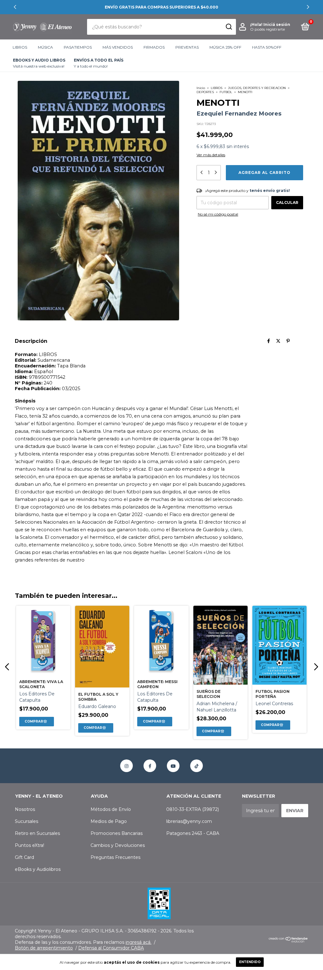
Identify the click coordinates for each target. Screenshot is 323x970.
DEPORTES (205, 92)
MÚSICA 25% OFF (225, 47)
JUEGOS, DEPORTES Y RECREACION (257, 88)
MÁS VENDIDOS (118, 47)
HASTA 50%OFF (266, 47)
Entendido (250, 962)
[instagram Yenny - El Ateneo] (126, 765)
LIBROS (20, 47)
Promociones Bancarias (117, 833)
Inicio (201, 88)
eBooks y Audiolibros (38, 869)
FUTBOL (226, 92)
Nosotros (25, 809)
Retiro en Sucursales (37, 833)
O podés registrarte (267, 29)
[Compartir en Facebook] (268, 341)
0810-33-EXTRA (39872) (192, 809)
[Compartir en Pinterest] (288, 341)
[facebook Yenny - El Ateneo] (150, 765)
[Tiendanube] (288, 941)
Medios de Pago (109, 821)
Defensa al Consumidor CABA (111, 948)
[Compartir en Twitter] (278, 341)
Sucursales (26, 821)
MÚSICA (45, 47)
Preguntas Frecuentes (115, 857)
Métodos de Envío (111, 809)
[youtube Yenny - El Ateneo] (173, 765)
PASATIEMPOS (78, 47)
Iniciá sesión (276, 24)
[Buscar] (228, 27)
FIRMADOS (154, 47)
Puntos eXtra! (29, 845)
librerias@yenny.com (189, 821)
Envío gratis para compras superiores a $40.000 (161, 7)
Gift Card (24, 857)
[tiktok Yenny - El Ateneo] (196, 765)
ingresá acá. (138, 942)
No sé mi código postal (218, 214)
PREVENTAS (187, 47)
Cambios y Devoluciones (118, 845)
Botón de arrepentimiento (44, 948)
